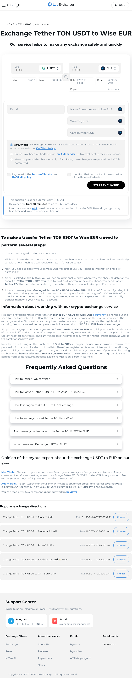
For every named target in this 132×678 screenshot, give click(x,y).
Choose (121, 517)
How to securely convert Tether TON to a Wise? (44, 418)
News (41, 665)
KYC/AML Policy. (46, 148)
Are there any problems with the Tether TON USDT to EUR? (52, 431)
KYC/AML (11, 658)
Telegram (109, 644)
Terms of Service (42, 174)
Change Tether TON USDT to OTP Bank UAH (29, 573)
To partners (45, 658)
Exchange (24, 24)
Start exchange (106, 185)
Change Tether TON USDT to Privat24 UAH (28, 545)
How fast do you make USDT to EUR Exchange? (44, 405)
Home (10, 24)
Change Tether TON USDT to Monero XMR (28, 517)
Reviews (43, 651)
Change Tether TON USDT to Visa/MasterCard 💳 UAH (35, 559)
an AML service (66, 154)
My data (75, 644)
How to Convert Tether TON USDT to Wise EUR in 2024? (49, 392)
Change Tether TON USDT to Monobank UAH (30, 531)
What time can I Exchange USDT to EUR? (40, 444)
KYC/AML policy (21, 177)
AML (34, 208)
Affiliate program (80, 658)
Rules (9, 651)
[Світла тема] (17, 5)
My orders (76, 651)
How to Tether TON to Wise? (32, 378)
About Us (43, 644)
